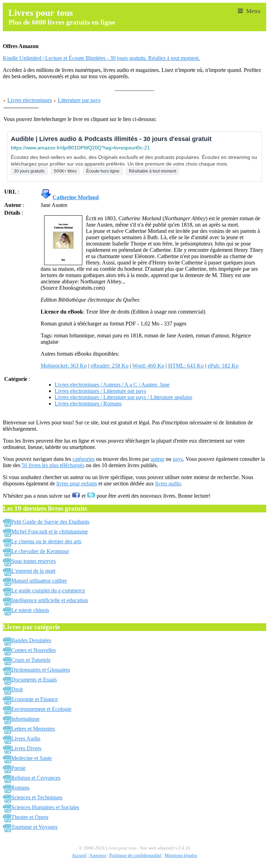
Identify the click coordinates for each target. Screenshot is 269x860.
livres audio (168, 483)
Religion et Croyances (35, 778)
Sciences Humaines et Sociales (45, 807)
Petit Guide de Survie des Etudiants (50, 522)
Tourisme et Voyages (34, 827)
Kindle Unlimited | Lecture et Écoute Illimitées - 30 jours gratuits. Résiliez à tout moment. (101, 58)
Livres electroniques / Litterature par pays (100, 391)
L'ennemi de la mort (33, 571)
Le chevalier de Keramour (40, 551)
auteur (157, 459)
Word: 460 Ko (148, 366)
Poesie (18, 768)
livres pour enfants (76, 483)
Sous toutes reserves (33, 561)
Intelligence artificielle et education (49, 600)
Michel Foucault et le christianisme (49, 532)
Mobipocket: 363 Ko (64, 366)
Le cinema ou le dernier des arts (46, 541)
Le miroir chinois (30, 610)
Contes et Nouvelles (33, 650)
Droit (17, 689)
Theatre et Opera (29, 817)
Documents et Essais (34, 680)
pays (178, 459)
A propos (97, 855)
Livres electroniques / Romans (88, 404)
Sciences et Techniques (36, 797)
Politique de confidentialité (135, 855)
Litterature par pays (79, 100)
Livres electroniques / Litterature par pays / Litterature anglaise (123, 397)
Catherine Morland (76, 197)
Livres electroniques (29, 100)
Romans (20, 788)
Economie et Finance (34, 699)
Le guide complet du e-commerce (48, 590)
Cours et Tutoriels (30, 660)
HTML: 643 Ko (186, 366)
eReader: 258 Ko (110, 366)
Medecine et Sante (31, 758)
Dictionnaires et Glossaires (40, 670)
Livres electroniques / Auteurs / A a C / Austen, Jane (112, 385)
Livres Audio (25, 738)
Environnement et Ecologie (41, 709)
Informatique (25, 719)
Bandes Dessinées (31, 640)
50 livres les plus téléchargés (53, 465)
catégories (84, 459)
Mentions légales (181, 855)
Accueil (79, 855)
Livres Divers (26, 748)
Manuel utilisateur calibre (39, 581)
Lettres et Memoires (33, 729)
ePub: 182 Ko (223, 366)
